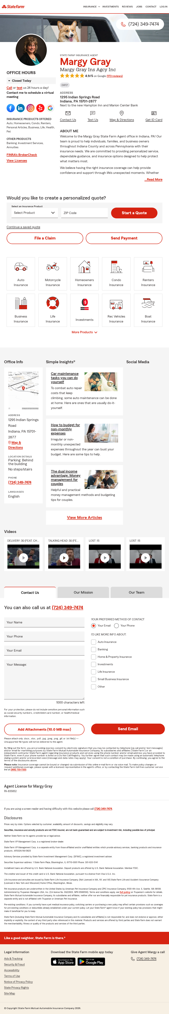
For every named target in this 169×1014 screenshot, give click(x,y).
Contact (151, 6)
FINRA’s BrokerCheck (22, 154)
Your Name (14, 622)
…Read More (153, 179)
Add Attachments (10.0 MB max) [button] (44, 729)
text (19, 87)
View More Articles (84, 518)
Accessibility (11, 970)
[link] (13, 6)
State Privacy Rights (16, 987)
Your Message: (17, 664)
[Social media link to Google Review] (50, 108)
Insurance (90, 6)
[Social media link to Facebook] (11, 108)
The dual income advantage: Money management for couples (66, 477)
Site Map (9, 993)
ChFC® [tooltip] (65, 85)
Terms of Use (12, 976)
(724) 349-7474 (19, 482)
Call (9, 87)
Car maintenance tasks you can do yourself (65, 378)
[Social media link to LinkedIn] (20, 108)
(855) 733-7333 (18, 769)
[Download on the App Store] (63, 961)
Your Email (14, 650)
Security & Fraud (14, 964)
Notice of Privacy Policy (18, 981)
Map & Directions (15, 445)
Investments (110, 6)
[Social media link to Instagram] (30, 108)
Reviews (127, 6)
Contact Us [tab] (30, 592)
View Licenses (17, 160)
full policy (125, 892)
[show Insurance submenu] (98, 6)
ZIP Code (70, 213)
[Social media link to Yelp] (40, 108)
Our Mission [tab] (83, 592)
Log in (163, 6)
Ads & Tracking (13, 958)
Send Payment (124, 238)
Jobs (139, 6)
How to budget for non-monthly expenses (65, 429)
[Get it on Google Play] (91, 961)
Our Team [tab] (136, 592)
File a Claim (45, 238)
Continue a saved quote (23, 227)
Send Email (128, 729)
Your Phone (15, 636)
